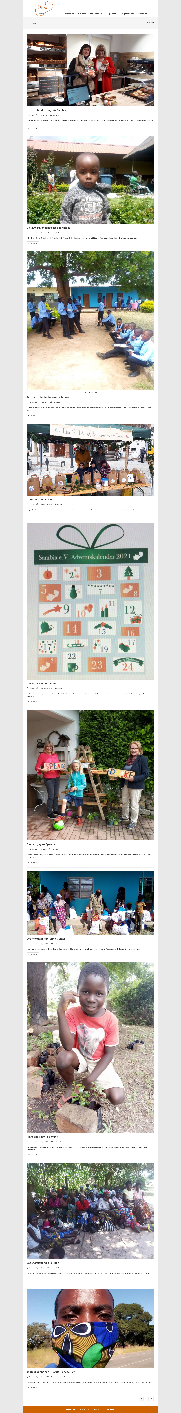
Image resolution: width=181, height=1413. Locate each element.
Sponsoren (98, 1409)
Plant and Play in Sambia (42, 1136)
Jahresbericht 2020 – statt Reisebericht (51, 1372)
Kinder (152, 22)
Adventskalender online (41, 683)
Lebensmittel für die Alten (43, 1262)
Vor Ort (63, 1377)
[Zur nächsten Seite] (151, 1399)
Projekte (82, 14)
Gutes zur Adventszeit (40, 499)
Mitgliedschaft (127, 14)
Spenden (112, 14)
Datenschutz (84, 1409)
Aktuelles (142, 14)
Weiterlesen (33, 128)
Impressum (70, 1409)
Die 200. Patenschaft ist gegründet (48, 227)
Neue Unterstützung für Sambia (46, 110)
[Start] (147, 22)
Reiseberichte (97, 14)
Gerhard (32, 115)
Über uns (69, 14)
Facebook (111, 1409)
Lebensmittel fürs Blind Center (46, 938)
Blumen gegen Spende (41, 844)
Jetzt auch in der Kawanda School (48, 397)
